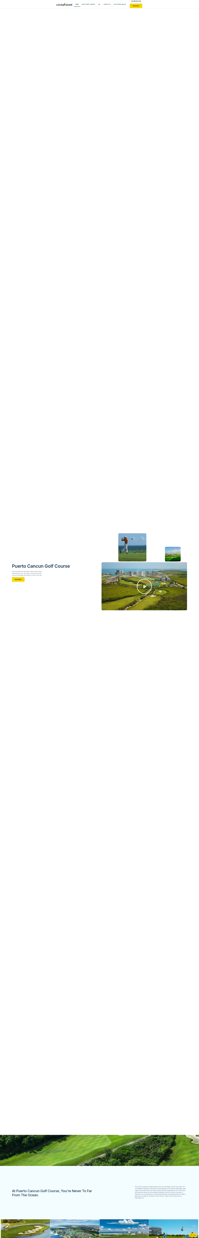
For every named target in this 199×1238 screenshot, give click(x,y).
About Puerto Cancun (88, 4)
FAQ (99, 4)
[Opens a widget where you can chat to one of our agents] (193, 1235)
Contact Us (107, 4)
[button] (144, 586)
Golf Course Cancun (120, 4)
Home (77, 4)
